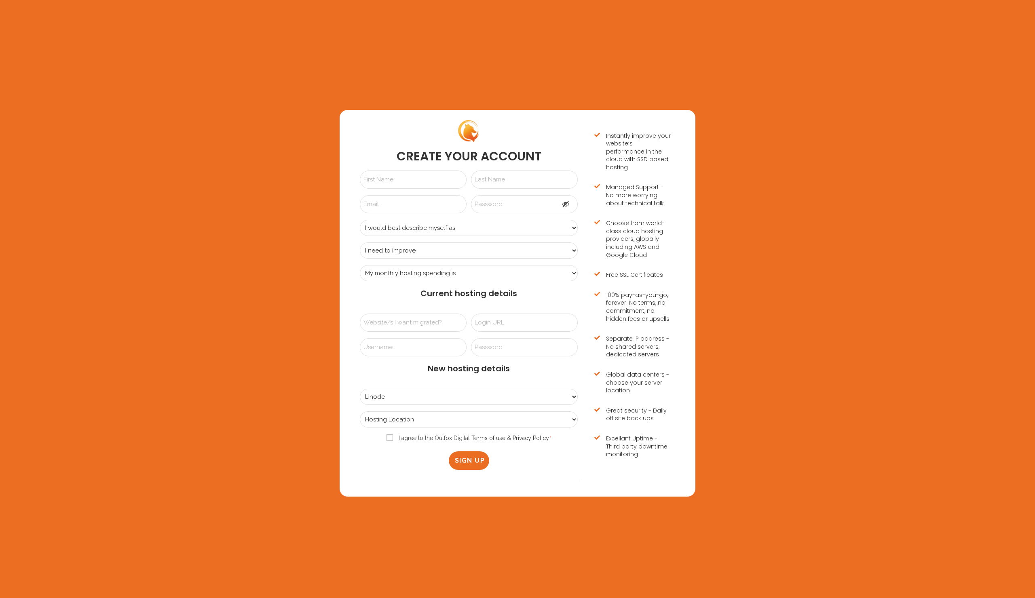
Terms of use (488, 438)
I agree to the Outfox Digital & (474, 438)
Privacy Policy (531, 438)
